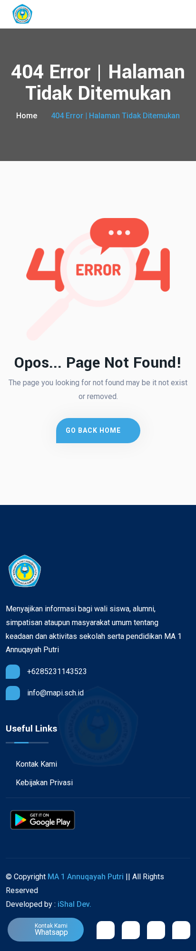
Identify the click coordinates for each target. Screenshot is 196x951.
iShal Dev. (74, 904)
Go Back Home (94, 430)
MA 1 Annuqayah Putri (86, 876)
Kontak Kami (35, 764)
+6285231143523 (57, 671)
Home (26, 115)
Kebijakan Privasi (43, 782)
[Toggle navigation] (185, 14)
